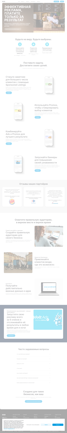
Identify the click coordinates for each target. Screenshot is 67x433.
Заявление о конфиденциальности (9, 428)
